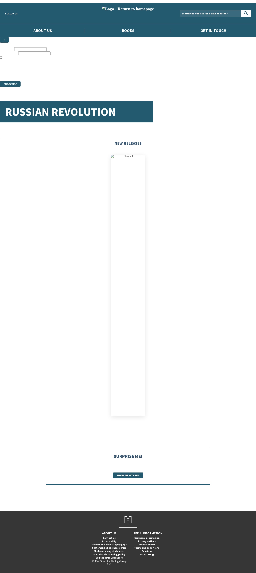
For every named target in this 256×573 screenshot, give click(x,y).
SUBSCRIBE (10, 84)
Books (128, 30)
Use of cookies (146, 544)
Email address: (9, 53)
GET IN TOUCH (213, 30)
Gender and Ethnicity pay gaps (109, 544)
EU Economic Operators (109, 557)
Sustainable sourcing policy (109, 554)
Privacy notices (147, 541)
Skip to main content (11, 1)
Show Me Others (128, 475)
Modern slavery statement (109, 551)
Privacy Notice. (68, 73)
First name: (7, 48)
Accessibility (109, 541)
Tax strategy (146, 554)
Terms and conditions (146, 547)
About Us (42, 30)
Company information (147, 537)
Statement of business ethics (109, 547)
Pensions (147, 551)
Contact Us (109, 537)
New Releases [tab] (128, 143)
